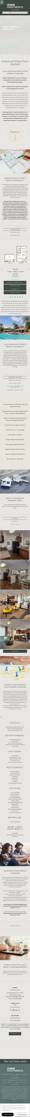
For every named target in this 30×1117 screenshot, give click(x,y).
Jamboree (15, 836)
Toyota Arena (15, 746)
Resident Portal (15, 925)
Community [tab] (15, 521)
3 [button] (12, 297)
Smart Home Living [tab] (15, 383)
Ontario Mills (15, 805)
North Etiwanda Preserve (15, 757)
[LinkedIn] (16, 1010)
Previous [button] (1, 268)
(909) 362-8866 (15, 10)
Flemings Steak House (15, 775)
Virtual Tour (15, 292)
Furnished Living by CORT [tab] (15, 390)
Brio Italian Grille (15, 773)
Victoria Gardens (15, 807)
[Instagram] (13, 1010)
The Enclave (15, 833)
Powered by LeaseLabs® (15, 1101)
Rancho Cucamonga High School (15, 728)
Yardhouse (15, 780)
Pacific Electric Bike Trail (15, 759)
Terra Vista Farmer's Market (15, 762)
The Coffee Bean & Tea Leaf (15, 783)
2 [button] (10, 297)
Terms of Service (20, 1082)
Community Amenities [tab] (15, 380)
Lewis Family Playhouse (15, 739)
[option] (15, 269)
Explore (15, 132)
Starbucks (15, 781)
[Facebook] (11, 1010)
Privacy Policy (7, 1082)
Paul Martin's (15, 776)
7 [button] (22, 297)
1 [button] (8, 297)
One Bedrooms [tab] (15, 229)
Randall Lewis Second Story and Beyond (15, 744)
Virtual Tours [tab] (15, 524)
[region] (15, 1110)
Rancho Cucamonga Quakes (15, 743)
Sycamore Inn (15, 778)
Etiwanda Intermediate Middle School (15, 727)
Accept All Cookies (7, 1114)
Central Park (15, 755)
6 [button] (20, 297)
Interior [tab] (15, 518)
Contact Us (15, 1033)
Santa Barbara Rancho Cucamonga (15, 835)
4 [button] (15, 297)
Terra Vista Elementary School (15, 730)
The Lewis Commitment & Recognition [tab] (15, 386)
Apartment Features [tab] (15, 377)
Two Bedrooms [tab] (15, 232)
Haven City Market (15, 771)
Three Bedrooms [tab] (15, 235)
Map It (5, 12)
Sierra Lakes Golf (15, 760)
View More (15, 651)
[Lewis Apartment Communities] (15, 6)
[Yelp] (19, 1010)
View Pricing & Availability (15, 287)
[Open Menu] (2, 2)
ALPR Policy (15, 1084)
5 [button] (17, 297)
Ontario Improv (15, 741)
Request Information (19, 12)
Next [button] (28, 268)
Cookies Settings (22, 1114)
